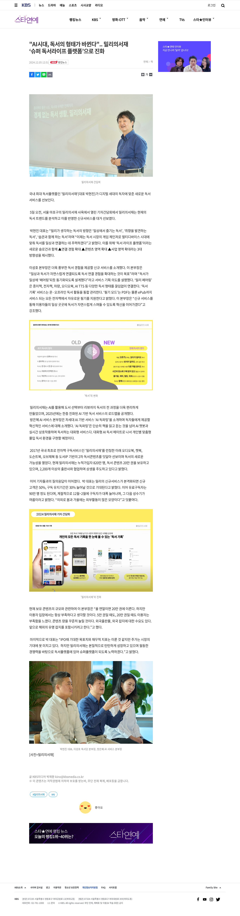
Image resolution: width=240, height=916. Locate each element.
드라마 (52, 5)
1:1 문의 (51, 903)
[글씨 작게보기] (142, 74)
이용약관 (57, 887)
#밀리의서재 (38, 794)
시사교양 (86, 5)
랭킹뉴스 (62, 62)
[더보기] (100, 18)
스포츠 (73, 5)
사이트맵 (113, 887)
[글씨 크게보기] (150, 74)
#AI (53, 794)
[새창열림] (184, 57)
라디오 (99, 5)
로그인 (212, 5)
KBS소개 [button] (18, 887)
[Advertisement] (91, 857)
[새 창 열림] (32, 74)
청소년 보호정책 (72, 887)
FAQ (103, 887)
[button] (16, 5)
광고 (48, 887)
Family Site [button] (212, 887)
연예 (145, 61)
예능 (62, 5)
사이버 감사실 (36, 887)
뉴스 (41, 5)
